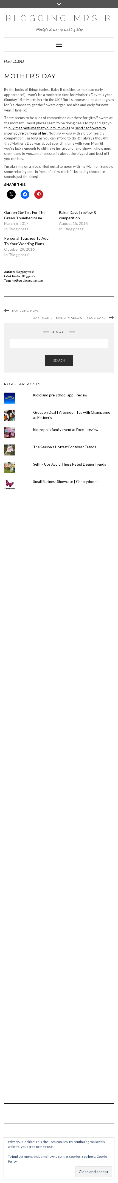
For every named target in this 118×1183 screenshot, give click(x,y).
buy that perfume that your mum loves (39, 128)
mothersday (35, 280)
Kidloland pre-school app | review (60, 395)
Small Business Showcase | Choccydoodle (66, 481)
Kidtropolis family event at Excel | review (65, 429)
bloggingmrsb (25, 271)
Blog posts (28, 276)
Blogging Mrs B (59, 18)
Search (59, 360)
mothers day (19, 280)
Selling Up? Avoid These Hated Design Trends (69, 464)
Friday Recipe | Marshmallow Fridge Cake (66, 318)
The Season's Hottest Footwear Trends (64, 447)
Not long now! (26, 310)
